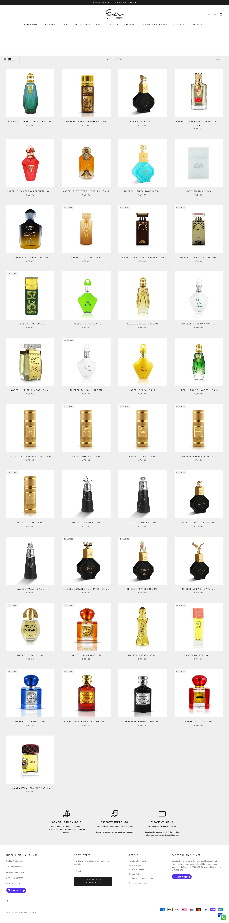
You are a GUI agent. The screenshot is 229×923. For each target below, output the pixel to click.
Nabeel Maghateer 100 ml (198, 522)
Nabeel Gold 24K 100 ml (86, 257)
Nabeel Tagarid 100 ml (86, 655)
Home (8, 33)
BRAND (65, 24)
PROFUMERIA (82, 24)
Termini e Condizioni (137, 861)
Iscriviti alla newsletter (93, 881)
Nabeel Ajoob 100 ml (198, 721)
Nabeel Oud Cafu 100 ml (142, 324)
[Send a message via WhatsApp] (223, 917)
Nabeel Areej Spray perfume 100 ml (86, 191)
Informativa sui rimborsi (139, 883)
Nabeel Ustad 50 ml (30, 655)
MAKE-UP (129, 24)
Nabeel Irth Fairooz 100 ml (142, 191)
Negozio (18, 33)
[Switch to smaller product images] (9, 59)
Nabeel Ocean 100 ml (86, 522)
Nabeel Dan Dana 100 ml (86, 390)
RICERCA (50, 24)
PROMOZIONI (32, 24)
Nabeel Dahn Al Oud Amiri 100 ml (142, 257)
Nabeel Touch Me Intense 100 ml (30, 456)
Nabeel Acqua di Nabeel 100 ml (198, 390)
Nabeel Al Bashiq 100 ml (198, 589)
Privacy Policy (134, 874)
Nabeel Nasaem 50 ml (142, 655)
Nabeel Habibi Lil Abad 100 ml (30, 390)
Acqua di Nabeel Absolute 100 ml (30, 121)
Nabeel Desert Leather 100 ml (86, 121)
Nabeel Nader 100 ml (143, 522)
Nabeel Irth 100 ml (142, 121)
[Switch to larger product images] (5, 59)
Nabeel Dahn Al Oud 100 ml (198, 257)
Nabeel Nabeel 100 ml (198, 655)
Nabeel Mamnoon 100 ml (198, 456)
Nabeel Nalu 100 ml (30, 522)
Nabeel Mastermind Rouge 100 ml (86, 721)
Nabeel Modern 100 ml (30, 721)
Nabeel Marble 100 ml (198, 191)
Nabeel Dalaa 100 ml (142, 390)
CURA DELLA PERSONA (153, 24)
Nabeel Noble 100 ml (142, 456)
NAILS (99, 24)
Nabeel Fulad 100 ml (30, 589)
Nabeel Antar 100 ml (30, 324)
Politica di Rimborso (137, 870)
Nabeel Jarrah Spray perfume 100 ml (198, 123)
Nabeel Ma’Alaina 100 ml (198, 324)
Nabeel (28, 33)
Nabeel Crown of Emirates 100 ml (86, 589)
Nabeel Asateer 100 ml (142, 589)
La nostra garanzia (136, 865)
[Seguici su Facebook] (7, 900)
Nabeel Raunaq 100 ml (86, 324)
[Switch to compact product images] (14, 59)
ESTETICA (178, 24)
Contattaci (197, 24)
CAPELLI (113, 24)
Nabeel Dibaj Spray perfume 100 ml (30, 191)
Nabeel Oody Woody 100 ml (30, 257)
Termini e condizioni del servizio (142, 878)
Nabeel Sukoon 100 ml (86, 456)
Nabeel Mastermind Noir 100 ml (142, 721)
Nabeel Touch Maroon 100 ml (30, 788)
